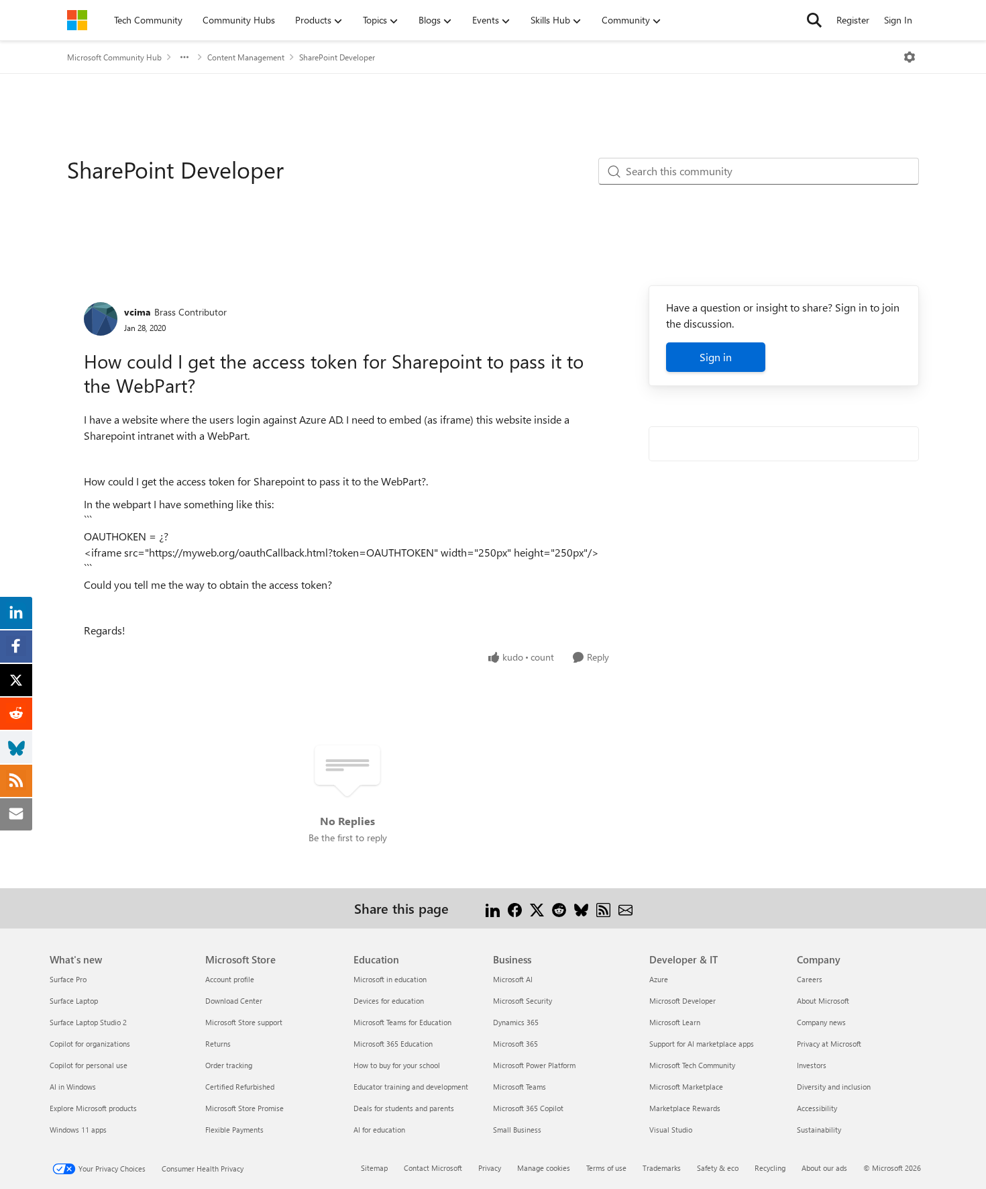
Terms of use (606, 1168)
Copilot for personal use (88, 1065)
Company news (821, 1022)
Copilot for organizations (90, 1044)
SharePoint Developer (337, 57)
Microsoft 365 (515, 1044)
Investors (811, 1065)
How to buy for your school (396, 1065)
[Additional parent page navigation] (184, 57)
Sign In (898, 19)
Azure (658, 979)
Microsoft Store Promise (244, 1108)
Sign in (716, 357)
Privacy (489, 1168)
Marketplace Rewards (684, 1108)
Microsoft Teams (519, 1087)
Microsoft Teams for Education (402, 1022)
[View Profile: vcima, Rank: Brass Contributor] (100, 319)
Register (852, 19)
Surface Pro (68, 979)
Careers (809, 979)
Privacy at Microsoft (829, 1044)
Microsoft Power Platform (534, 1065)
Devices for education (388, 1001)
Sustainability (819, 1130)
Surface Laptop (74, 1001)
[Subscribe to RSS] (603, 908)
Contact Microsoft (433, 1168)
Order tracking (228, 1065)
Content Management (245, 57)
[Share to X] (537, 908)
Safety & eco (717, 1168)
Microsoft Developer (682, 1001)
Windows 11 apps (78, 1130)
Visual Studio (670, 1130)
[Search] (814, 20)
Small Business (517, 1130)
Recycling (770, 1168)
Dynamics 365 (516, 1022)
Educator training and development (410, 1087)
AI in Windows (73, 1087)
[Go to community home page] (77, 20)
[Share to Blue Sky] (581, 908)
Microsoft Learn (674, 1022)
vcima (137, 311)
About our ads (824, 1168)
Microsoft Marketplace (686, 1087)
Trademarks (662, 1168)
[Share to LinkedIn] (493, 908)
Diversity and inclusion (834, 1087)
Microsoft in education (390, 979)
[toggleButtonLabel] (909, 57)
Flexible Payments (234, 1130)
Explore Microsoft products (93, 1108)
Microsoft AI (513, 979)
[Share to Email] (625, 908)
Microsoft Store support (243, 1022)
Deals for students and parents (403, 1108)
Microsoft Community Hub (114, 57)
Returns (218, 1044)
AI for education (379, 1130)
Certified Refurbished (239, 1087)
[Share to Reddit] (559, 908)
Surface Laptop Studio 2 (88, 1022)
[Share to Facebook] (515, 908)
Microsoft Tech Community (692, 1065)
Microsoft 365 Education (393, 1044)
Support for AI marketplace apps (701, 1044)
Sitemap (374, 1168)
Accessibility (817, 1108)
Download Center (233, 1001)
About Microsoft (823, 1001)
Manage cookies (543, 1168)
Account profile (229, 979)
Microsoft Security (522, 1001)
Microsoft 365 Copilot (528, 1108)
